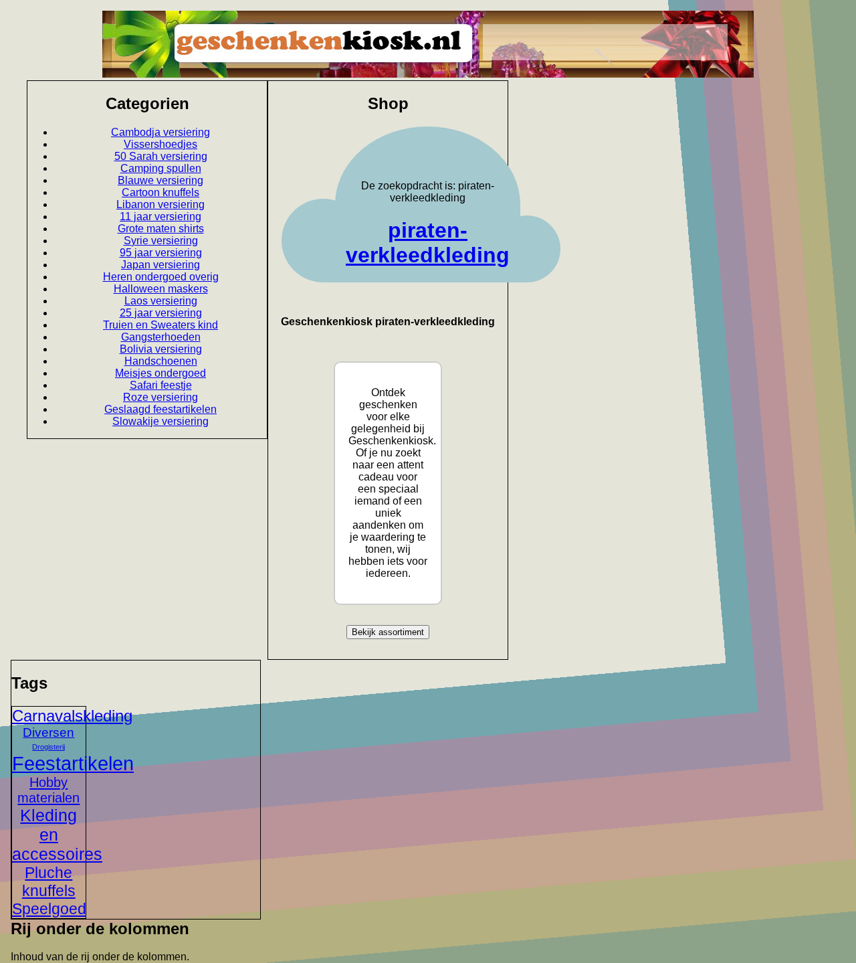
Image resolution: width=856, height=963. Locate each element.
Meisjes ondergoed (160, 373)
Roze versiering (160, 397)
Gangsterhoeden (161, 337)
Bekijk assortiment (388, 632)
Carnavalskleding (72, 716)
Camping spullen (160, 168)
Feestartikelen (73, 763)
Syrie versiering (161, 240)
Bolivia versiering (161, 349)
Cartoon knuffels (160, 192)
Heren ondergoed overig (161, 276)
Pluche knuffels (49, 881)
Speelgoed (49, 908)
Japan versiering (160, 264)
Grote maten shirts (161, 228)
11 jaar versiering (160, 216)
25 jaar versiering (161, 313)
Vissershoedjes (160, 144)
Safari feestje (161, 385)
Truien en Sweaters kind (160, 325)
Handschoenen (160, 361)
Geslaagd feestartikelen (160, 409)
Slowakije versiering (160, 421)
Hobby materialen (48, 790)
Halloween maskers (161, 288)
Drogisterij (48, 747)
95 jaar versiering (161, 252)
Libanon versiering (160, 204)
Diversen (48, 732)
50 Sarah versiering (160, 156)
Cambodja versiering (160, 132)
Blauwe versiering (160, 180)
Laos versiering (160, 301)
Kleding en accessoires (57, 834)
